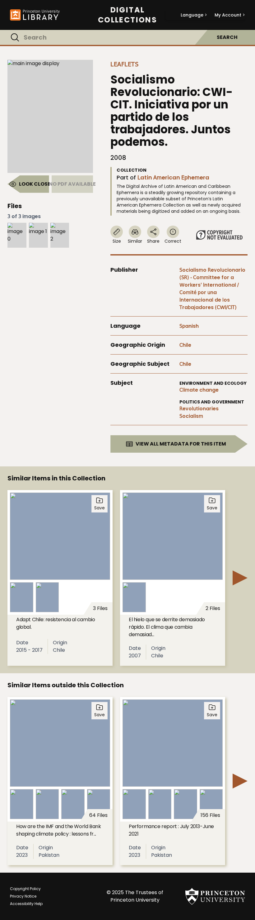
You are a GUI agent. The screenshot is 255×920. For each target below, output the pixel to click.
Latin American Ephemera (173, 177)
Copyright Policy (25, 888)
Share (153, 241)
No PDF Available (72, 184)
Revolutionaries (199, 408)
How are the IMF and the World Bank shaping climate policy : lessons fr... (58, 830)
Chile (185, 345)
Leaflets (124, 64)
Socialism (191, 416)
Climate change (199, 389)
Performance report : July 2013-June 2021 (171, 830)
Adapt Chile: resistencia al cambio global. (55, 623)
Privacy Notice (23, 896)
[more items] (240, 577)
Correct (173, 241)
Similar (135, 241)
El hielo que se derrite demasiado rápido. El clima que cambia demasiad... (167, 627)
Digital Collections (127, 15)
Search (227, 37)
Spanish (189, 326)
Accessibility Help (26, 903)
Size (117, 241)
